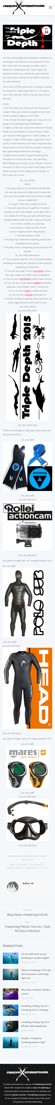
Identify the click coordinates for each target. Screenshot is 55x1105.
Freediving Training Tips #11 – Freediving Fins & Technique (36, 1007)
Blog (7, 28)
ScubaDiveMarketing (33, 1101)
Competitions (11, 32)
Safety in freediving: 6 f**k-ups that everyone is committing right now (36, 974)
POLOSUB (25, 278)
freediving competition (15, 868)
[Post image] (10, 958)
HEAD (27, 290)
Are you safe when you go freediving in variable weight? (35, 955)
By (43, 856)
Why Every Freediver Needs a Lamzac (35, 991)
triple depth (43, 868)
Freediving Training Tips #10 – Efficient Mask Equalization (36, 1024)
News (8, 36)
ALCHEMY (39, 271)
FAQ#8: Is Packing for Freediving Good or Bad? (33, 1040)
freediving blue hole (37, 864)
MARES (37, 282)
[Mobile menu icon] (50, 7)
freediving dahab (31, 868)
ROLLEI (29, 294)
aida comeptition (22, 864)
